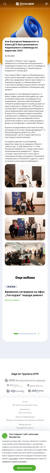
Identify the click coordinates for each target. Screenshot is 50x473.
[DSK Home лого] (36, 391)
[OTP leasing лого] (15, 391)
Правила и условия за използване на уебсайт (25, 420)
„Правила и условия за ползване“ (14, 461)
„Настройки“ (13, 458)
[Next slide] (38, 333)
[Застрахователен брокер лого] (25, 380)
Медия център (25, 424)
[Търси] (5, 4)
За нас (25, 401)
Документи (25, 409)
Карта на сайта (25, 412)
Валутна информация (25, 417)
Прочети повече (12, 300)
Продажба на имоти (25, 428)
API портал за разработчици (25, 405)
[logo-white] (25, 4)
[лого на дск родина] (15, 385)
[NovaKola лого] (35, 385)
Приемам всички (24, 468)
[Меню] (46, 4)
